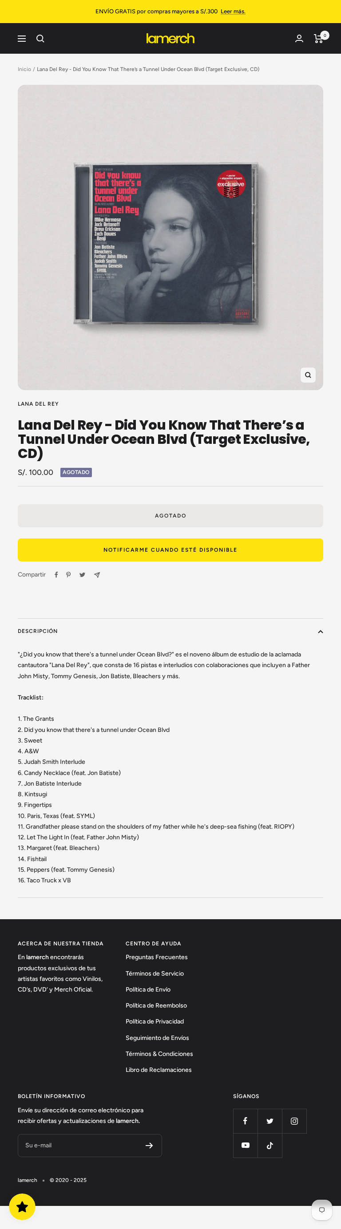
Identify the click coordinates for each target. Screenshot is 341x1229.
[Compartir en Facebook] (56, 575)
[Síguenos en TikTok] (270, 1145)
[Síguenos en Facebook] (245, 1121)
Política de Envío (148, 989)
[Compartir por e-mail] (97, 575)
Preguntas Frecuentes (157, 957)
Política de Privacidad (155, 1021)
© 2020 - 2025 (68, 1180)
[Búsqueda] (40, 39)
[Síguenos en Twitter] (270, 1121)
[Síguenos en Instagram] (294, 1121)
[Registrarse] (149, 1145)
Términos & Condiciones (159, 1054)
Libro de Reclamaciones (159, 1070)
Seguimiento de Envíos (157, 1038)
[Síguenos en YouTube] (245, 1145)
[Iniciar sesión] (299, 38)
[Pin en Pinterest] (68, 575)
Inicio (24, 69)
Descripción (38, 631)
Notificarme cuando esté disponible (170, 550)
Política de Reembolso (156, 1005)
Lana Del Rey (38, 404)
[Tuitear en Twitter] (82, 575)
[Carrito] (318, 38)
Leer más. (233, 11)
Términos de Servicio (155, 973)
